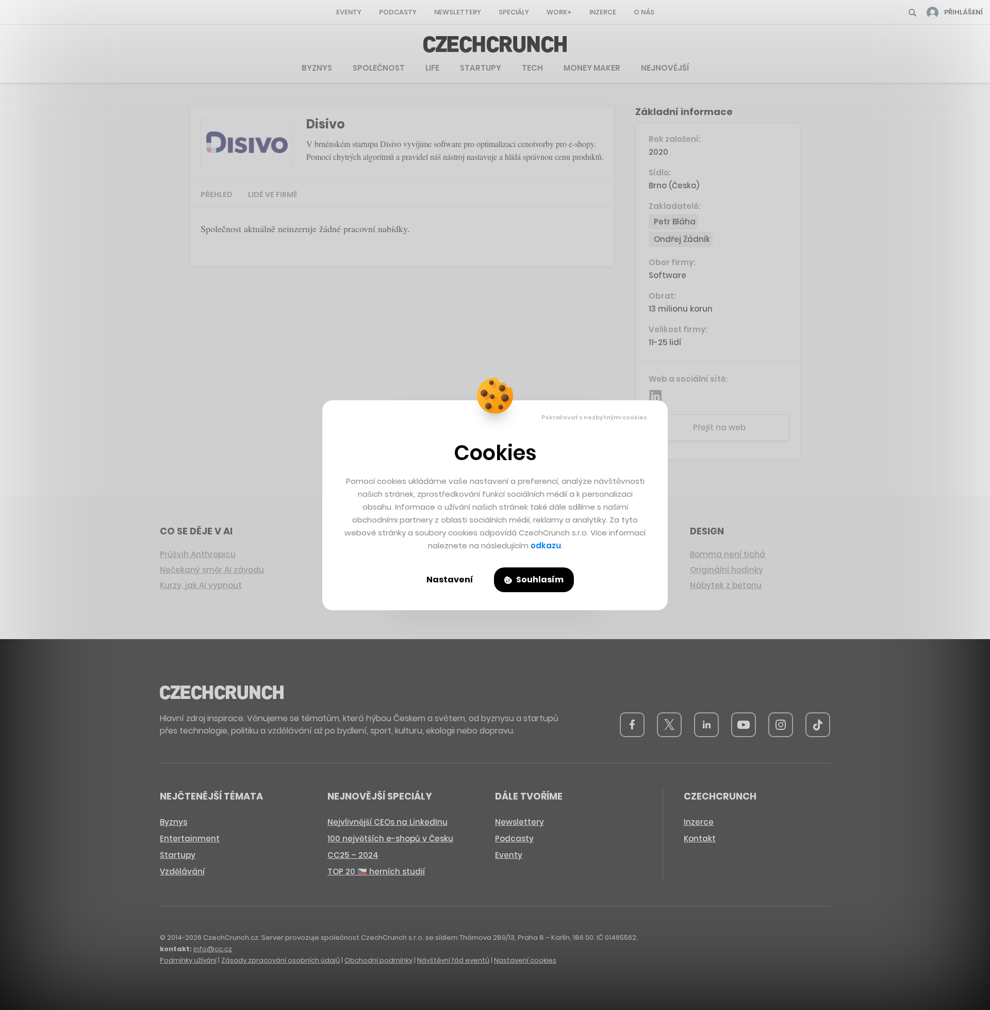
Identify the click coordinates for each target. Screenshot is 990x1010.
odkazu (546, 545)
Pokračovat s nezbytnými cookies (594, 417)
